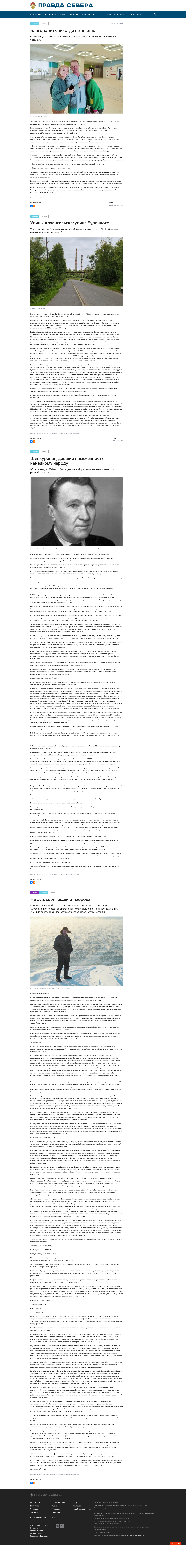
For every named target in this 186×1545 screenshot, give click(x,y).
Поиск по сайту (36, 1533)
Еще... (140, 14)
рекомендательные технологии (133, 1535)
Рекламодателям (38, 1518)
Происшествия (87, 14)
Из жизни (110, 14)
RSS (53, 1518)
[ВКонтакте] (31, 206)
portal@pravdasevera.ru (113, 1523)
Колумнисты (78, 1506)
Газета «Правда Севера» (39, 1525)
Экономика (60, 14)
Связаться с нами (36, 1531)
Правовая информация (39, 1536)
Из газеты (44, 23)
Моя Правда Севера (82, 1509)
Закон (100, 14)
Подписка (34, 1528)
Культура (121, 14)
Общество (35, 14)
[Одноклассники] (34, 206)
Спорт (132, 14)
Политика (48, 14)
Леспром (73, 14)
